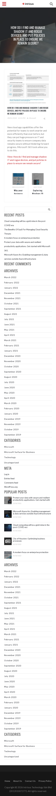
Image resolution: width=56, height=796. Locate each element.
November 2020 (12, 361)
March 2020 (10, 403)
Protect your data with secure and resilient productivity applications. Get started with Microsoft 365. (27, 246)
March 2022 (10, 277)
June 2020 (9, 387)
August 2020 (10, 377)
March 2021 (10, 340)
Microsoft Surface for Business (19, 452)
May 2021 (9, 330)
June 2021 (9, 324)
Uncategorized (11, 462)
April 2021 (9, 335)
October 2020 (11, 366)
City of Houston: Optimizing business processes (29, 540)
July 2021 (9, 319)
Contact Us (30, 781)
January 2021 (11, 351)
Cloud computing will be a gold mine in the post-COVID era (31, 526)
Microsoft (32, 118)
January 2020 (11, 414)
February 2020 (11, 408)
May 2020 (9, 393)
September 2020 (12, 372)
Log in (6, 474)
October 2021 (11, 303)
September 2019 (12, 435)
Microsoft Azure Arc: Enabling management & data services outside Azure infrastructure (32, 512)
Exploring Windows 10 (37, 192)
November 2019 (12, 424)
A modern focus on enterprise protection (22, 238)
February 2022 (11, 282)
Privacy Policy (45, 781)
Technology (10, 457)
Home (7, 781)
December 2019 (12, 419)
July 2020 (9, 382)
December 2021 (12, 293)
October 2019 (11, 429)
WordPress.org (10, 487)
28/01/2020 (12, 118)
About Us (17, 781)
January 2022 (11, 288)
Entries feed (9, 478)
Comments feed (11, 482)
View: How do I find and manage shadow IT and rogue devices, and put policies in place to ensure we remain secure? (27, 160)
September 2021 (12, 309)
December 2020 (12, 356)
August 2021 (10, 314)
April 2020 (9, 398)
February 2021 (11, 345)
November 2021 (12, 298)
